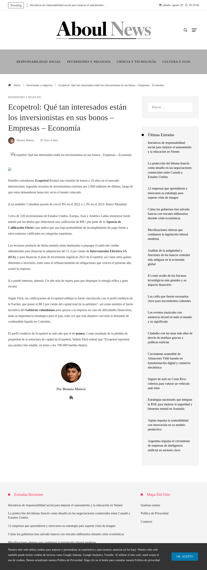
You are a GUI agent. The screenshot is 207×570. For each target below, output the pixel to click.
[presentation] (27, 4)
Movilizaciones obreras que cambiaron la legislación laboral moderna (168, 234)
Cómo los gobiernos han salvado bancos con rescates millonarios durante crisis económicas (168, 214)
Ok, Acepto (184, 556)
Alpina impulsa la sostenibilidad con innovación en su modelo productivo (168, 425)
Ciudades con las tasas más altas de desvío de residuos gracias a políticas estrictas (170, 338)
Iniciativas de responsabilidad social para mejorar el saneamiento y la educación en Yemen (68, 5)
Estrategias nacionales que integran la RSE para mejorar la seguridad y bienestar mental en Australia (170, 404)
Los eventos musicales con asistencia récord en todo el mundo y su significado (170, 317)
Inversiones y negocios (24, 97)
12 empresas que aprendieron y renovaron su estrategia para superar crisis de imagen (167, 193)
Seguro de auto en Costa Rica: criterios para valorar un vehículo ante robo (169, 383)
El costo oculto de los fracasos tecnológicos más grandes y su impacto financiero (167, 280)
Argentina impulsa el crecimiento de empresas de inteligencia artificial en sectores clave (169, 445)
